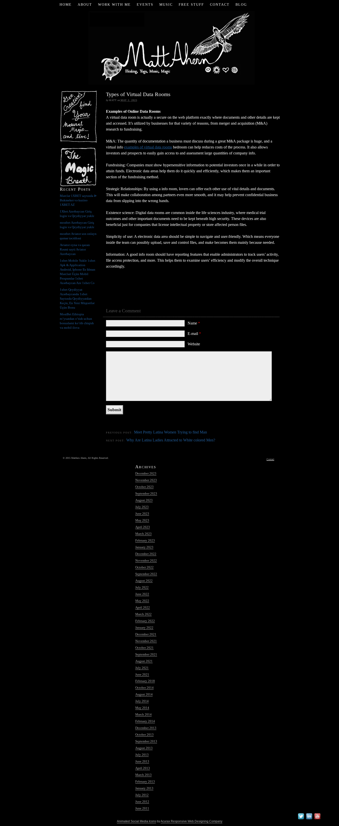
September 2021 (146, 654)
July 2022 (142, 587)
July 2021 (142, 668)
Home (66, 4)
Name (194, 323)
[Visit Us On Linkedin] (309, 819)
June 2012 (142, 801)
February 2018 (145, 681)
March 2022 (143, 614)
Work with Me (114, 4)
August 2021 (144, 661)
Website (194, 344)
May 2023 (142, 520)
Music (166, 4)
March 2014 (143, 714)
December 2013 (145, 728)
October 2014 (144, 687)
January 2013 (144, 788)
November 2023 (146, 480)
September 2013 (146, 741)
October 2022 (144, 567)
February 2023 (145, 540)
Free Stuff (191, 4)
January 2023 (144, 547)
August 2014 (144, 694)
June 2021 (142, 674)
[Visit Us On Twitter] (301, 819)
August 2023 (144, 500)
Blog (241, 4)
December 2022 (145, 554)
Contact (220, 4)
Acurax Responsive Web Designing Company (191, 821)
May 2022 (142, 601)
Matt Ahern (169, 47)
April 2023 (142, 527)
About (85, 4)
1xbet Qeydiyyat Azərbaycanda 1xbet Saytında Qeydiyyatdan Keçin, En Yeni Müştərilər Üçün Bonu (77, 298)
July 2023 (142, 507)
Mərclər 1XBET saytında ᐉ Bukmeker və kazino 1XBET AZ (78, 200)
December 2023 (145, 473)
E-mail (194, 333)
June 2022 (142, 594)
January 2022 (144, 627)
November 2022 (146, 560)
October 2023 (144, 487)
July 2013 (142, 754)
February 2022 (145, 621)
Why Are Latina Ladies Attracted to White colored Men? (170, 440)
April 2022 (142, 607)
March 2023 (143, 534)
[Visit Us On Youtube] (317, 819)
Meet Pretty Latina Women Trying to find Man (170, 432)
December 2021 (145, 634)
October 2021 (144, 647)
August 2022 (144, 580)
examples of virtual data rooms (148, 147)
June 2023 (142, 513)
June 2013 (142, 761)
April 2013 (142, 768)
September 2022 (146, 574)
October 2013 (144, 734)
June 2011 (142, 808)
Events (145, 4)
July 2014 (142, 701)
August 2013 (144, 748)
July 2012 (142, 795)
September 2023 (146, 493)
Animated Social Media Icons (136, 821)
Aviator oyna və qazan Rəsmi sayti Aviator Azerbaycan (75, 249)
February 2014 (145, 721)
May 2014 (142, 708)
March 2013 (143, 775)
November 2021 (146, 641)
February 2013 (145, 781)
